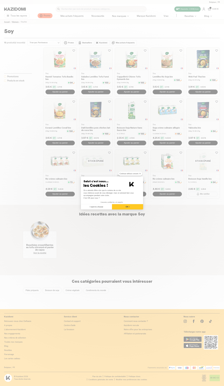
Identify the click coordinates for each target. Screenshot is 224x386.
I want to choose (96, 207)
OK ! (128, 207)
